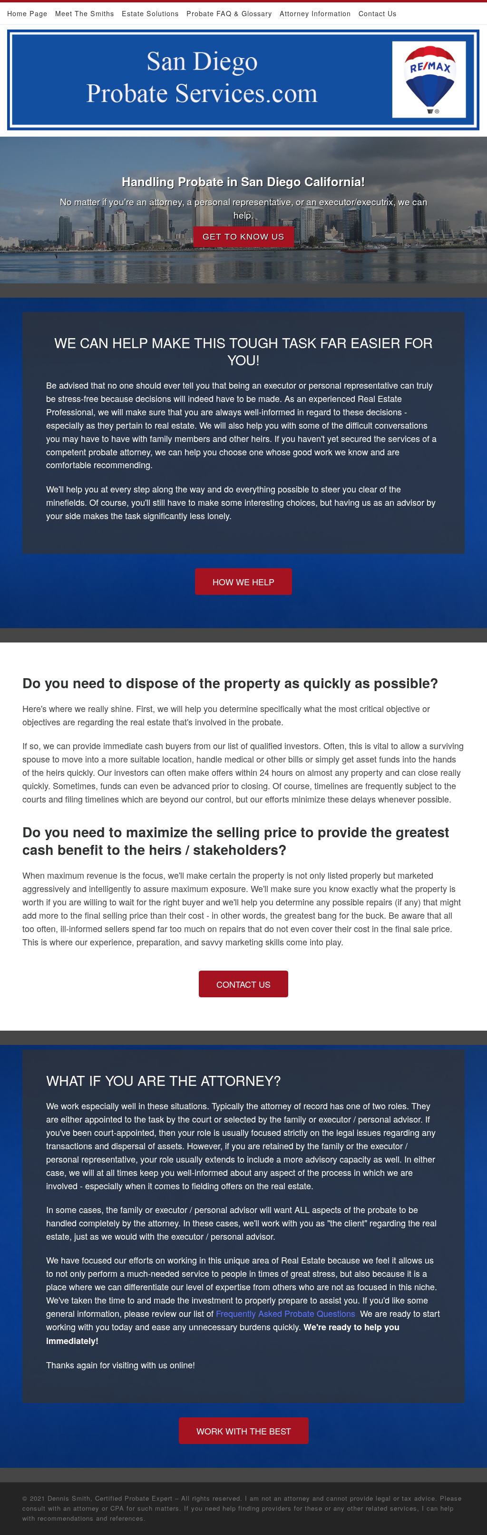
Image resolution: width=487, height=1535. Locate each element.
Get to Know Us (243, 236)
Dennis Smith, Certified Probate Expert (110, 1498)
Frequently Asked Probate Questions (285, 1313)
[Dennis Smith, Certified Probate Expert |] (243, 77)
